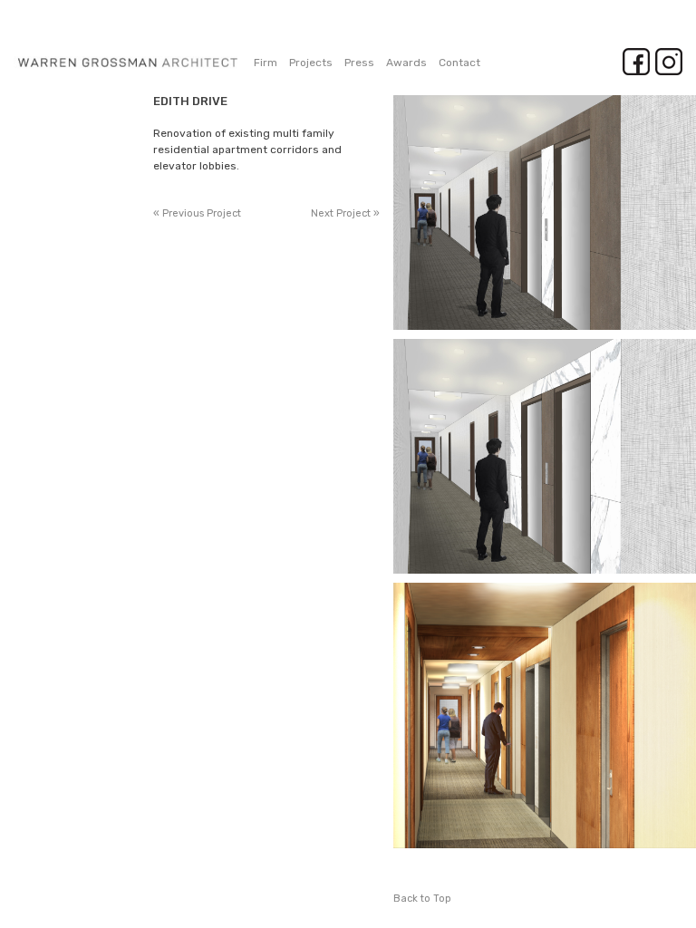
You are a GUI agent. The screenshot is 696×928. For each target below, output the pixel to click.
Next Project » (345, 213)
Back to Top (422, 898)
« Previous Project (197, 213)
